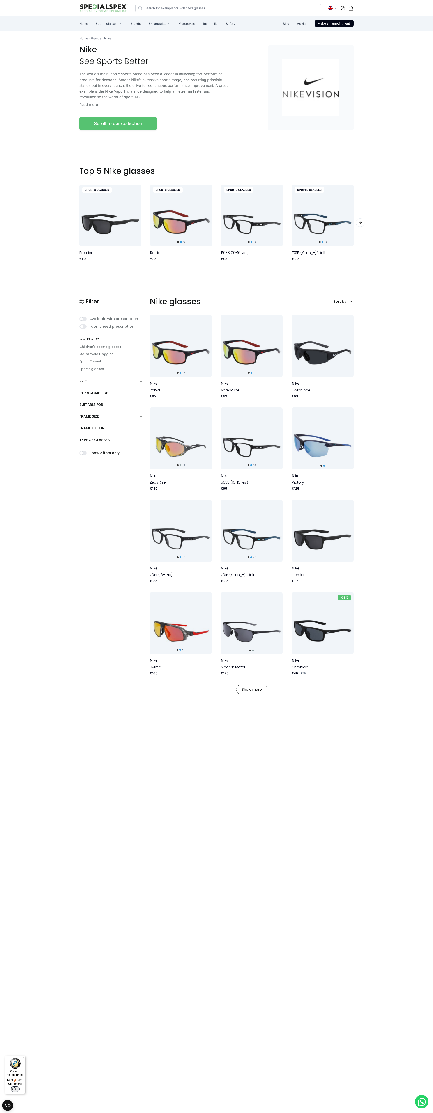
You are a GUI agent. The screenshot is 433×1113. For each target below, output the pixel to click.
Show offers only (104, 452)
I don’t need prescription (111, 326)
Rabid (155, 252)
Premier (85, 252)
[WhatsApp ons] (421, 1101)
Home (83, 38)
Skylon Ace (301, 390)
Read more (88, 104)
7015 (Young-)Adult (308, 252)
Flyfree (155, 667)
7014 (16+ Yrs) (161, 574)
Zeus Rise (158, 482)
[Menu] (22, 1058)
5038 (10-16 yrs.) (234, 252)
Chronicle (300, 667)
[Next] (360, 222)
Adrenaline (230, 390)
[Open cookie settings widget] (7, 1105)
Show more (252, 689)
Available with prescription (113, 318)
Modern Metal (233, 667)
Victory (298, 482)
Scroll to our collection (118, 123)
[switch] (15, 1089)
